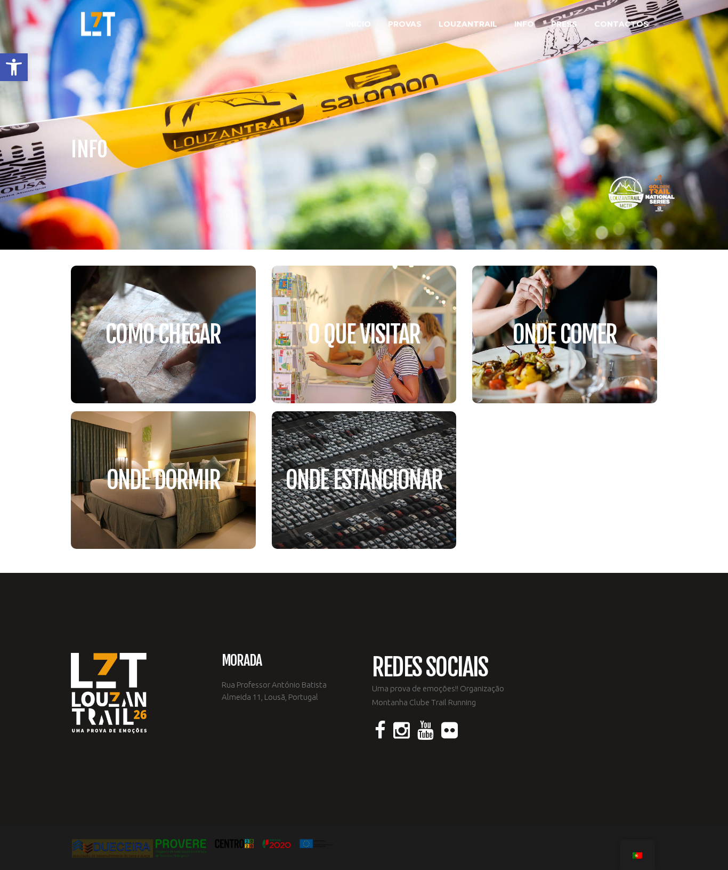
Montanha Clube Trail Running (424, 702)
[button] (14, 67)
